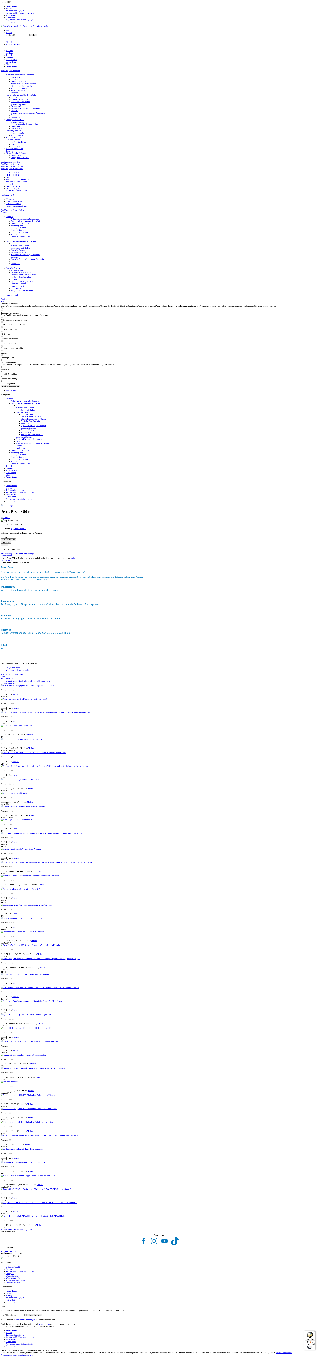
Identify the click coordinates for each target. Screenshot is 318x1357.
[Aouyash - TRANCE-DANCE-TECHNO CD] (20, 1203)
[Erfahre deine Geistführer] (12, 1149)
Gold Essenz (22, 793)
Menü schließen (12, 390)
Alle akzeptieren (15, 1355)
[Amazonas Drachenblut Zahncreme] (16, 876)
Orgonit (14, 115)
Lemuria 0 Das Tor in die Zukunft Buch (50, 753)
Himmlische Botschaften (20, 102)
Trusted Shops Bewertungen (23, 553)
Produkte (9, 399)
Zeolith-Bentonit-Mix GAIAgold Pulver (50, 1216)
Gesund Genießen (18, 133)
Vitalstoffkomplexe (18, 90)
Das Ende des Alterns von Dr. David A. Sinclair (60, 988)
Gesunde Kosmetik (13, 140)
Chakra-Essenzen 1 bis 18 (21, 272)
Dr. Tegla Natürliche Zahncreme (18, 173)
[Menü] (314, 1331)
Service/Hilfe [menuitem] (17, 12)
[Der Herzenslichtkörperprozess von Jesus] (11, 685)
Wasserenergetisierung (19, 135)
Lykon (8, 177)
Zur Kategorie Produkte (10, 71)
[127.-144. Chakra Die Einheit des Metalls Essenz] (10, 1109)
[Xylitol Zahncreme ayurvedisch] (14, 1014)
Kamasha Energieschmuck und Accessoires (28, 113)
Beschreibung (6, 553)
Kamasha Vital (16, 77)
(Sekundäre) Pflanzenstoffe (21, 86)
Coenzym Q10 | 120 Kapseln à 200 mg (49, 1068)
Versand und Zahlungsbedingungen (20, 13)
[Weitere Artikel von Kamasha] (5, 518)
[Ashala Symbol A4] (9, 820)
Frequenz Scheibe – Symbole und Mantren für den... (70, 712)
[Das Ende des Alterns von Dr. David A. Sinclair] (21, 988)
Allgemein (10, 199)
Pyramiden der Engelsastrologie (23, 281)
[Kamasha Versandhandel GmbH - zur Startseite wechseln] (24, 26)
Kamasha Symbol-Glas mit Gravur (44, 1041)
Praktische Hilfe (17, 288)
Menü (8, 30)
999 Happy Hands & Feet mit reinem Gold (38, 1176)
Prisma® (9, 184)
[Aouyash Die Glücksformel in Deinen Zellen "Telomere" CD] (26, 766)
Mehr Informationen (284, 1353)
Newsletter (10, 1293)
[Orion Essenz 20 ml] (9, 726)
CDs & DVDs (16, 128)
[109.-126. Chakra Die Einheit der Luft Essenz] (10, 1095)
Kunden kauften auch (9, 681)
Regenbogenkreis (13, 186)
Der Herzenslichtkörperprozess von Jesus (38, 685)
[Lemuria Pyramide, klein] (12, 918)
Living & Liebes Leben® (16, 153)
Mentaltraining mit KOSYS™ (18, 179)
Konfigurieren (27, 1355)
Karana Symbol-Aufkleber (34, 806)
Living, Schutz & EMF (20, 158)
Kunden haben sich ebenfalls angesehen (34, 681)
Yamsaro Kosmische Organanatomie (25, 108)
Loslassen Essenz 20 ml (29, 779)
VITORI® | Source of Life (16, 191)
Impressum (10, 22)
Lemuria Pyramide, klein (32, 918)
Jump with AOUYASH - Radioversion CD (54, 1189)
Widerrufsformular (13, 1278)
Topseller (9, 466)
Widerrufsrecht (12, 15)
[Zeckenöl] (6, 1082)
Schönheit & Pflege (18, 142)
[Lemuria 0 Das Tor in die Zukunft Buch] (18, 753)
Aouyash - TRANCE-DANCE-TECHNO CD (58, 1203)
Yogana (14, 144)
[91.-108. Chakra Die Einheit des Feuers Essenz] (9, 1122)
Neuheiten (10, 468)
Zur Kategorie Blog (8, 195)
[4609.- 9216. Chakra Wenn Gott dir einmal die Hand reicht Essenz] (28, 862)
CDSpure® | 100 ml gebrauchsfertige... (64, 959)
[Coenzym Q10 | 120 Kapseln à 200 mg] (17, 1068)
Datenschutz (11, 17)
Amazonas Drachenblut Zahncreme (45, 876)
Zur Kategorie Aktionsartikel (12, 166)
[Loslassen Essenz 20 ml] (10, 779)
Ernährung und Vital (14, 131)
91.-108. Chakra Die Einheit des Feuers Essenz (36, 1122)
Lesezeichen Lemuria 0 (31, 889)
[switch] (309, 1347)
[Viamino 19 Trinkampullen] (13, 1055)
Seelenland (15, 279)
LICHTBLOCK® (13, 175)
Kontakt (9, 8)
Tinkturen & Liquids (19, 88)
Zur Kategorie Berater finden (12, 210)
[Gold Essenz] (9, 793)
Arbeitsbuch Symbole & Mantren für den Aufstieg (62, 833)
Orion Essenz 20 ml (25, 726)
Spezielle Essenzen (18, 284)
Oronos (14, 97)
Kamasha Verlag (17, 122)
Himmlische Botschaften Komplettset (47, 1001)
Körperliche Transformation (22, 290)
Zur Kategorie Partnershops (12, 169)
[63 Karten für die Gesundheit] (13, 974)
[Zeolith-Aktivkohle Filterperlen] (14, 905)
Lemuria (14, 111)
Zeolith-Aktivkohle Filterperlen (40, 905)
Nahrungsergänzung (14, 201)
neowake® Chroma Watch (16, 182)
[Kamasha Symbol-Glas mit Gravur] (16, 1041)
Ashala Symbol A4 (25, 820)
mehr (72, 558)
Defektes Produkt (13, 1267)
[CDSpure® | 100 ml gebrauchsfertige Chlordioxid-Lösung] (25, 959)
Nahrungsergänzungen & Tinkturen (20, 75)
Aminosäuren (16, 79)
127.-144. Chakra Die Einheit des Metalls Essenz (38, 1109)
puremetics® (16, 146)
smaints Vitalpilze (13, 188)
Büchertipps (15, 126)
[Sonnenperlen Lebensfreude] (13, 932)
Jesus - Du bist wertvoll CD (36, 699)
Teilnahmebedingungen (15, 11)
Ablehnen (5, 1355)
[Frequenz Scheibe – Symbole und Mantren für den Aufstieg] (25, 712)
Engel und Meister (18, 286)
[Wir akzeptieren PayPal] (7, 505)
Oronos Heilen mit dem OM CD (41, 1028)
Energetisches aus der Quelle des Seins (21, 95)
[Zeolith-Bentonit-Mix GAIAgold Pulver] (18, 1216)
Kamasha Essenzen (18, 104)
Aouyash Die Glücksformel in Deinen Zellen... (70, 766)
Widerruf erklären (13, 1283)
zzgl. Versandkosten (18, 529)
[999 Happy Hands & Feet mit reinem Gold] (11, 1176)
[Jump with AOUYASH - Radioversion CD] (19, 1189)
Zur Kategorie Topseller (10, 162)
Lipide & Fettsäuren (19, 81)
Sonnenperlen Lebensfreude (36, 932)
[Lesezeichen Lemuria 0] (11, 889)
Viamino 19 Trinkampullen (35, 1055)
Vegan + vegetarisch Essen (16, 206)
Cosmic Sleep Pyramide (31, 849)
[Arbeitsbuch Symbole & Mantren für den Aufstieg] (22, 833)
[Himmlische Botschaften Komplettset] (17, 1001)
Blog (8, 475)
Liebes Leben (16, 155)
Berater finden (11, 6)
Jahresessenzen (17, 270)
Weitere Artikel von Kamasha (17, 670)
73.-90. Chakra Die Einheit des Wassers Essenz (59, 1135)
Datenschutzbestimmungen (24, 1320)
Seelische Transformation (21, 277)
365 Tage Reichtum (13, 137)
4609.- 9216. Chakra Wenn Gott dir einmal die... (75, 862)
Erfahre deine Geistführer (33, 1149)
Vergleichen (6, 542)
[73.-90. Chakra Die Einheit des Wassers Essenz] (21, 1135)
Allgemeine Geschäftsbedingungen (19, 20)
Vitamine (14, 93)
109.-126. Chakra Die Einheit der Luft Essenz (37, 1095)
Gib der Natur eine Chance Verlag (24, 124)
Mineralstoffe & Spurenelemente (23, 84)
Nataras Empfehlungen (20, 99)
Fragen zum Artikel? (14, 668)
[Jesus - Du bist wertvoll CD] (13, 699)
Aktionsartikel (11, 470)
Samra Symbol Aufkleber (33, 739)
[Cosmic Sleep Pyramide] (11, 849)
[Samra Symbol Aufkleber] (12, 739)
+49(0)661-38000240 (9, 1251)
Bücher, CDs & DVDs (15, 120)
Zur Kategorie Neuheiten (11, 164)
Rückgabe (10, 1274)
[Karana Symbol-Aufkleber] (12, 806)
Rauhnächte (15, 117)
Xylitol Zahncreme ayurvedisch (40, 1014)
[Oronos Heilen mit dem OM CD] (15, 1028)
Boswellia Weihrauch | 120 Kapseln (46, 945)
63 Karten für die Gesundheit (37, 974)
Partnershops (11, 473)
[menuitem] (161, 6)
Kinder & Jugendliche (14, 149)
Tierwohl (9, 151)
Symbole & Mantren (19, 106)
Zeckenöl (14, 1082)
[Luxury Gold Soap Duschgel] (13, 1162)
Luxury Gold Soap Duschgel (37, 1162)
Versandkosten (44, 1324)
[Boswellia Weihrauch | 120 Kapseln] (16, 945)
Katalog (9, 1295)
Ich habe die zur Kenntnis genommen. (29, 1320)
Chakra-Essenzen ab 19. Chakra (23, 275)
